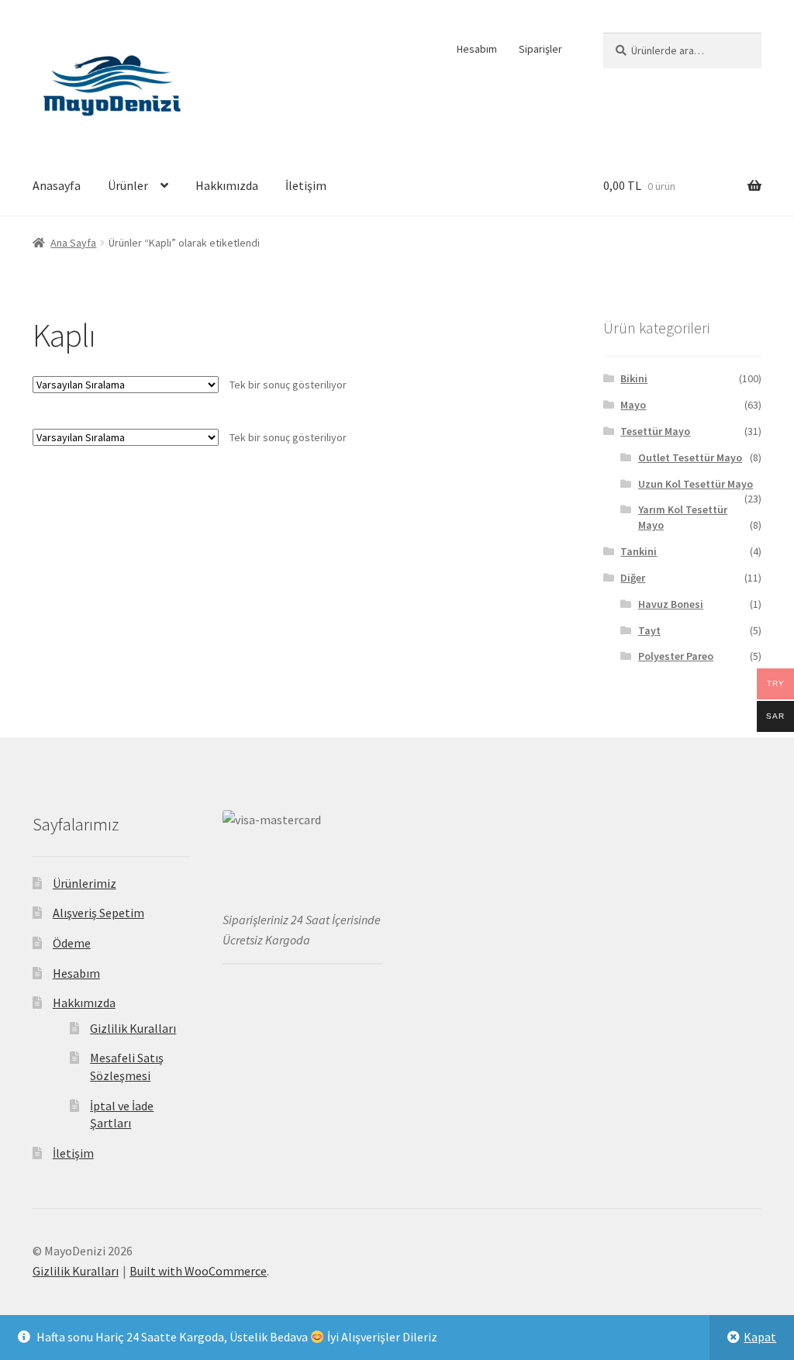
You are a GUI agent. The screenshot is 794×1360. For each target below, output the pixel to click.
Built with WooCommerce (198, 1271)
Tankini (638, 551)
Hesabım (477, 49)
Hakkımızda (226, 185)
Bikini (633, 378)
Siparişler (540, 49)
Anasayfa (57, 185)
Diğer (632, 578)
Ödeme (72, 943)
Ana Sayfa (73, 243)
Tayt (649, 630)
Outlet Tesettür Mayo (690, 457)
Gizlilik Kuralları (133, 1028)
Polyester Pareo (675, 656)
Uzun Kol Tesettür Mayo (695, 484)
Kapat (760, 1336)
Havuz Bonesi (670, 604)
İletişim (305, 185)
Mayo (633, 405)
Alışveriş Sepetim (98, 912)
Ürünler (128, 185)
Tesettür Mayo (655, 431)
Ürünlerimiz (84, 883)
